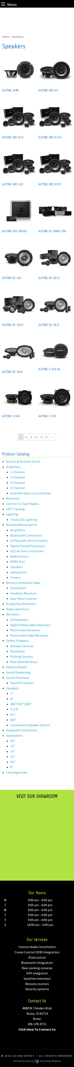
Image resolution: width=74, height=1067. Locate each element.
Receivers (13, 614)
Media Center (19, 556)
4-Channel (17, 483)
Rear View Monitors (23, 662)
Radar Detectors (17, 609)
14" (12, 751)
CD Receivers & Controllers (29, 540)
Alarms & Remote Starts (23, 461)
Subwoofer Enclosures (21, 730)
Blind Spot (17, 651)
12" (12, 746)
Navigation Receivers (21, 604)
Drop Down (18, 588)
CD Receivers (19, 620)
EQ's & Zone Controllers (27, 551)
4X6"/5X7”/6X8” (21, 704)
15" (12, 756)
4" (11, 699)
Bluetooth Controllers (26, 535)
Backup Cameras (22, 646)
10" (12, 741)
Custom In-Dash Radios (22, 504)
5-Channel (17, 488)
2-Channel (17, 477)
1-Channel (17, 472)
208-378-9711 (37, 1024)
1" (11, 693)
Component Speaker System (30, 725)
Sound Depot (24, 1055)
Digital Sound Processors (27, 546)
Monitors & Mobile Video (23, 583)
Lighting (12, 514)
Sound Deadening (18, 672)
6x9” (13, 720)
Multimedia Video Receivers (29, 635)
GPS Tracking (15, 509)
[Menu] (3, 4)
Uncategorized (16, 772)
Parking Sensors (21, 656)
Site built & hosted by (37, 1060)
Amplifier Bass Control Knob (30, 493)
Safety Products (17, 641)
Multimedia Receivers (25, 630)
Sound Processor (18, 678)
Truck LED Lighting (23, 519)
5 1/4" (14, 709)
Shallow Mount (16, 667)
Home (6, 37)
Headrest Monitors (23, 593)
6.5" (13, 714)
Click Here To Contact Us (37, 1029)
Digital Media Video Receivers (30, 625)
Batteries (13, 498)
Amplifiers (13, 467)
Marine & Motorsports (21, 525)
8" (11, 767)
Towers (15, 577)
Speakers (16, 567)
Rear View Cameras (23, 599)
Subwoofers (18, 572)
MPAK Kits (17, 561)
